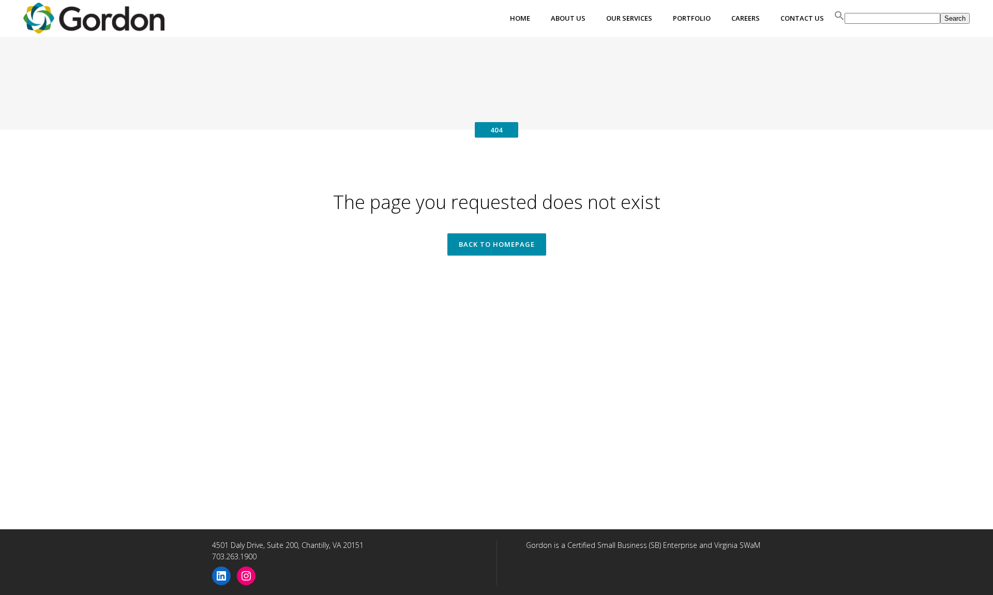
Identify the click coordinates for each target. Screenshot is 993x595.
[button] (839, 18)
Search (955, 18)
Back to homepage (497, 244)
